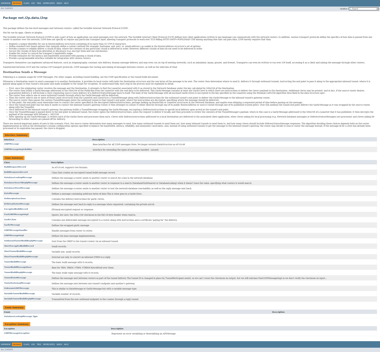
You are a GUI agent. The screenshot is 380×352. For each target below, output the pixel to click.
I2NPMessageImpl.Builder (18, 149)
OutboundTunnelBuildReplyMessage (23, 241)
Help (66, 3)
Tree (39, 3)
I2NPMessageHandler (15, 230)
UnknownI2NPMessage (16, 288)
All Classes (7, 8)
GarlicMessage (12, 225)
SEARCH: (344, 9)
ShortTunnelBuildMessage (18, 251)
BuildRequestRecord (15, 167)
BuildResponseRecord (16, 172)
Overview (5, 3)
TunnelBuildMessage (15, 262)
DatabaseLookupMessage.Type (21, 316)
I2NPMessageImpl (14, 235)
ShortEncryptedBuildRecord (19, 246)
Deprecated (49, 3)
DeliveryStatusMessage (17, 204)
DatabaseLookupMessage (18, 177)
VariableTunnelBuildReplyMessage (22, 299)
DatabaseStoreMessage (17, 188)
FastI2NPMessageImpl (16, 214)
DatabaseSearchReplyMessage (21, 182)
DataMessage (11, 193)
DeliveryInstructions (15, 198)
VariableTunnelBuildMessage (19, 293)
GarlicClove (10, 219)
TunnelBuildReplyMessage (18, 272)
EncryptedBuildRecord (16, 209)
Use (33, 3)
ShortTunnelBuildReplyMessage (21, 256)
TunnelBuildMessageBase (18, 267)
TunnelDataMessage (15, 278)
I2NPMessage (11, 144)
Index (59, 3)
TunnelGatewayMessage (17, 283)
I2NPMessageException (17, 333)
